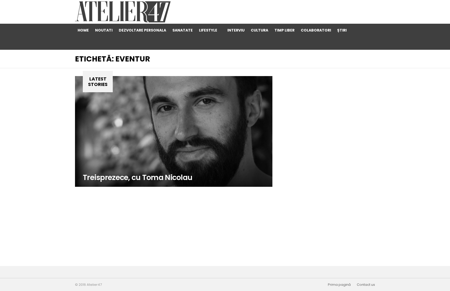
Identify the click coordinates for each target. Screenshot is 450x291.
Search (358, 30)
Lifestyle (208, 30)
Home (83, 30)
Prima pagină (339, 285)
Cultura (259, 30)
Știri (342, 30)
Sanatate (182, 30)
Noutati (104, 30)
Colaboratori (316, 30)
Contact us (366, 285)
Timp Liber (284, 30)
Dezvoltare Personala (142, 30)
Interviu (236, 30)
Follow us (368, 43)
